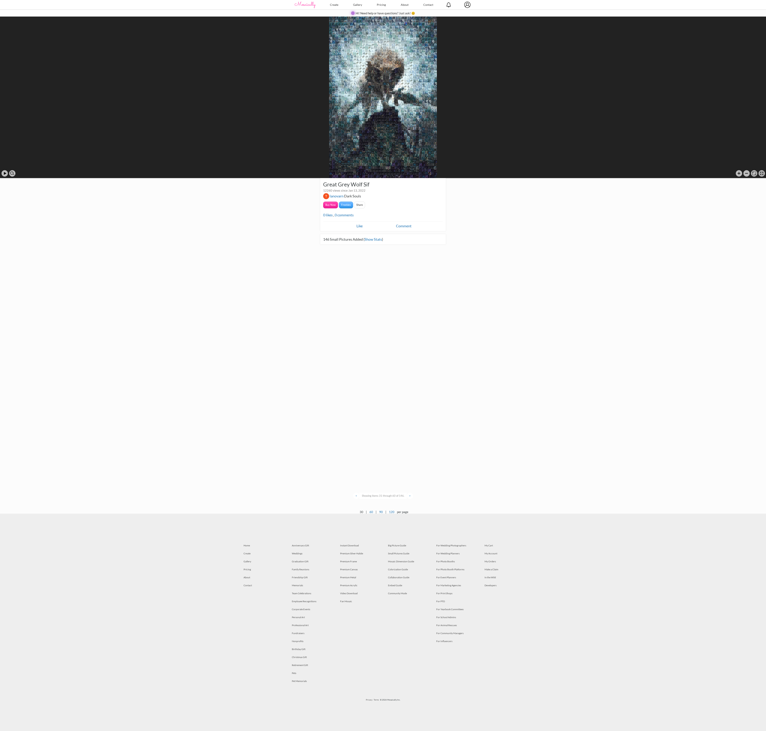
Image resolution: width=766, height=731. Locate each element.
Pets (294, 673)
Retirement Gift (300, 665)
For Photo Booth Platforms (450, 569)
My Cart (489, 545)
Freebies (346, 204)
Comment (404, 226)
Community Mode (397, 593)
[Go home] (754, 173)
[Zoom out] (746, 173)
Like (359, 226)
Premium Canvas (349, 569)
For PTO (440, 601)
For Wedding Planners (448, 553)
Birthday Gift (298, 649)
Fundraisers (298, 633)
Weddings (297, 553)
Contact (428, 4)
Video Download (349, 593)
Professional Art (300, 625)
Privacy (369, 699)
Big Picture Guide (397, 545)
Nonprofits (297, 641)
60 (371, 512)
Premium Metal (348, 577)
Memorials (297, 585)
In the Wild (490, 577)
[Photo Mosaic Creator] (305, 5)
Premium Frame (348, 561)
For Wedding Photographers (451, 545)
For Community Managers (450, 633)
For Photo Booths (445, 561)
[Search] (12, 173)
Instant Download (349, 545)
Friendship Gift (300, 577)
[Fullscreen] (761, 173)
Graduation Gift (300, 561)
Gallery (357, 4)
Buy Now (330, 204)
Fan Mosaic (346, 601)
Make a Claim (491, 569)
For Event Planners (446, 577)
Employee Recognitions (304, 601)
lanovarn (337, 196)
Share (359, 204)
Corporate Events (301, 609)
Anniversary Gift (300, 545)
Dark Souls (352, 196)
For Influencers (444, 641)
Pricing (381, 4)
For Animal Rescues (446, 625)
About (405, 4)
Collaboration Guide (398, 577)
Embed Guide (395, 585)
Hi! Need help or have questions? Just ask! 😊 (385, 13)
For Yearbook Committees (450, 609)
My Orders (490, 561)
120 (391, 512)
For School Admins (446, 617)
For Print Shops (444, 593)
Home (247, 545)
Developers (491, 585)
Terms (376, 699)
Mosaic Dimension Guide (401, 561)
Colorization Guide (398, 569)
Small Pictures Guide (398, 553)
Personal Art (298, 617)
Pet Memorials (299, 681)
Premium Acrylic (348, 585)
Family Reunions (300, 569)
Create (334, 4)
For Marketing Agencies (448, 585)
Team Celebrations (301, 593)
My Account (491, 553)
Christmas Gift (299, 657)
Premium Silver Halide (351, 553)
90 (381, 512)
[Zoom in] (739, 173)
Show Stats (373, 239)
